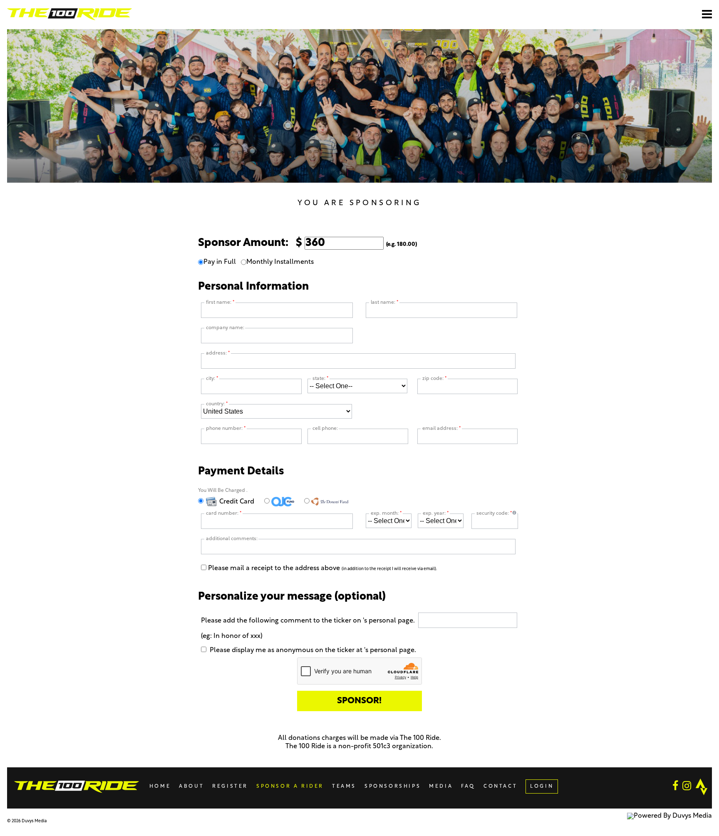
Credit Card (236, 502)
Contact (500, 786)
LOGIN (541, 786)
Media (441, 786)
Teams (344, 786)
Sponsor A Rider (290, 786)
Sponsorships (392, 786)
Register (230, 786)
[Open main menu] (707, 14)
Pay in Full (219, 262)
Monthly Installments (280, 262)
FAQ (468, 786)
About (191, 786)
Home (160, 786)
